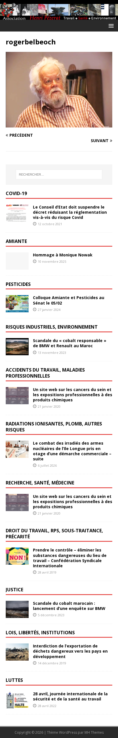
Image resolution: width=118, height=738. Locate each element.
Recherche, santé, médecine (40, 483)
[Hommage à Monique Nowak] (17, 266)
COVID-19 (16, 193)
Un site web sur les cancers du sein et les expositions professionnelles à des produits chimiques (72, 395)
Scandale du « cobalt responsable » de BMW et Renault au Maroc (69, 343)
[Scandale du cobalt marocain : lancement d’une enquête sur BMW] (17, 614)
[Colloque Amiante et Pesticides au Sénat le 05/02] (17, 309)
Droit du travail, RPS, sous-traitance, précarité (54, 533)
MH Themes (94, 732)
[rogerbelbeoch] (59, 124)
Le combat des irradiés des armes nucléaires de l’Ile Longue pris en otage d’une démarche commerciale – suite (72, 451)
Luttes (14, 680)
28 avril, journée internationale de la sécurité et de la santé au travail (70, 696)
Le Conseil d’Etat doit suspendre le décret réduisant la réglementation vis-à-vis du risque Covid (70, 212)
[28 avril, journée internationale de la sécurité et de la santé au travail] (17, 705)
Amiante (16, 241)
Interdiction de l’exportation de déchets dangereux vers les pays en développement (70, 651)
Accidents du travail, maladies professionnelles (45, 373)
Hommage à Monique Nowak (63, 255)
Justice (14, 589)
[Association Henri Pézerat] (59, 16)
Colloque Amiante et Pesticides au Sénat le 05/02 (68, 300)
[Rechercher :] (59, 174)
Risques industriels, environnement (52, 327)
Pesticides (18, 284)
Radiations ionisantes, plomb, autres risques (54, 427)
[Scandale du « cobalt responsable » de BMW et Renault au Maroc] (17, 352)
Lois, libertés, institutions (40, 632)
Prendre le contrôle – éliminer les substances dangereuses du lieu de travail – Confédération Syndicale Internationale (70, 557)
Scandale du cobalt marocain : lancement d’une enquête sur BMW (69, 605)
